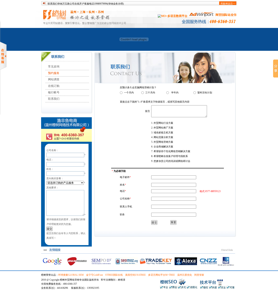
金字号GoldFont (94, 274)
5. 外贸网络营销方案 (162, 142)
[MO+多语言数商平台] (172, 16)
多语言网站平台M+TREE (161, 274)
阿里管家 (199, 274)
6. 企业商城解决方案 (162, 146)
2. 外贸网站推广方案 (162, 127)
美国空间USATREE (135, 274)
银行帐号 (53, 92)
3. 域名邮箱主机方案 (162, 132)
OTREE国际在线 (114, 274)
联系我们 (53, 98)
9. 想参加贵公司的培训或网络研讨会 (170, 161)
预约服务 (53, 73)
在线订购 (53, 85)
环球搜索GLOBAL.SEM (71, 274)
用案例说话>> (227, 3)
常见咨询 (53, 66)
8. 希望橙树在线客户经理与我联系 (169, 156)
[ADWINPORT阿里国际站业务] (213, 16)
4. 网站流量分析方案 (162, 137)
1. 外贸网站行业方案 (162, 123)
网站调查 (53, 79)
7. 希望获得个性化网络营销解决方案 (170, 151)
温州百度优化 (184, 274)
